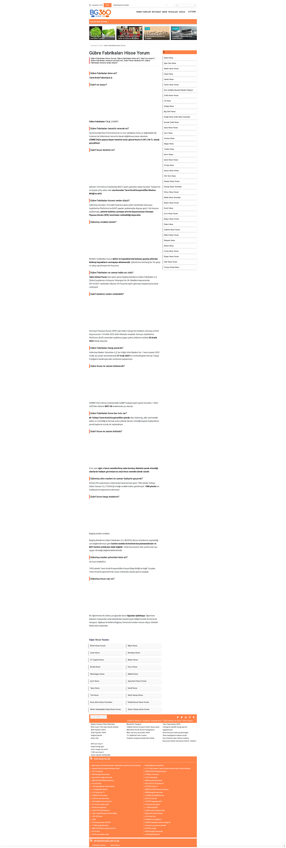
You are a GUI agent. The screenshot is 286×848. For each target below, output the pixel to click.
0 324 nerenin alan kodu (100, 798)
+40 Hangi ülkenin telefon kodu (103, 786)
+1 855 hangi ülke (151, 807)
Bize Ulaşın (188, 720)
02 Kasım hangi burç (99, 807)
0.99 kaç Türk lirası (152, 774)
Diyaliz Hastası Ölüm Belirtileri (103, 724)
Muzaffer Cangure (134, 724)
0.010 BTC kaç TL (151, 786)
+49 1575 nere (97, 816)
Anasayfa (94, 45)
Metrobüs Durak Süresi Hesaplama (140, 730)
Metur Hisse (133, 660)
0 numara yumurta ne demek (155, 825)
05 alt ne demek (151, 798)
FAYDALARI (173, 12)
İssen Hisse (95, 653)
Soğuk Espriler (96, 735)
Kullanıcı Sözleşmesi (152, 720)
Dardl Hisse (132, 688)
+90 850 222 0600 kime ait (154, 795)
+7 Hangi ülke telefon (99, 789)
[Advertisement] (124, 104)
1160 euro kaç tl (97, 752)
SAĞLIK (182, 12)
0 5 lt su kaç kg (97, 771)
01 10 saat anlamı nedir (100, 804)
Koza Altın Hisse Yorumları (101, 702)
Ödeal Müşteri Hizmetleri (121, 5)
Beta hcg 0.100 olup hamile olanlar (105, 727)
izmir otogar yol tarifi (99, 749)
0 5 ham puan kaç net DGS (101, 822)
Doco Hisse (132, 667)
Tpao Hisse (94, 688)
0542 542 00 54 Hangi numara (155, 771)
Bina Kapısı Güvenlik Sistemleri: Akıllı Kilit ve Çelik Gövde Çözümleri (116, 765)
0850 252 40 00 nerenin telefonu (157, 789)
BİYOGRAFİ (156, 12)
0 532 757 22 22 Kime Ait (100, 810)
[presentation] (166, 5)
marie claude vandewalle (100, 755)
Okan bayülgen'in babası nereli (175, 735)
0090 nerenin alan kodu (153, 780)
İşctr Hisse (94, 681)
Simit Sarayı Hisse (135, 695)
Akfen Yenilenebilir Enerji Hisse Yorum (105, 709)
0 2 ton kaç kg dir (151, 777)
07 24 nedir (96, 831)
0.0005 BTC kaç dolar (100, 795)
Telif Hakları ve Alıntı (172, 720)
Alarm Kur (95, 738)
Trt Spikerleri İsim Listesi (136, 735)
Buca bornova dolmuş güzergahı (175, 733)
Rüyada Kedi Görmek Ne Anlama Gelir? (106, 768)
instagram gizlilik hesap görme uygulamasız (175, 728)
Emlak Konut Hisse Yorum (138, 702)
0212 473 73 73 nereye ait (154, 783)
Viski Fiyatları (115, 845)
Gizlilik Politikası (134, 720)
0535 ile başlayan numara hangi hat (158, 822)
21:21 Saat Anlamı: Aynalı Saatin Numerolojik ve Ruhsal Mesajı (167, 768)
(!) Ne (94, 819)
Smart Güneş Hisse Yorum (138, 709)
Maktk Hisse (133, 674)
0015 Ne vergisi (150, 828)
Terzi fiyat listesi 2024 (171, 724)
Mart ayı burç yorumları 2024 (138, 733)
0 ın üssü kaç (96, 783)
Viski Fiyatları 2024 (98, 733)
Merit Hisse (132, 646)
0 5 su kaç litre (150, 816)
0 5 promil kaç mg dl (152, 804)
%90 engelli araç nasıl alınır (102, 801)
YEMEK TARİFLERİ (143, 12)
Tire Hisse (94, 695)
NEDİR (164, 12)
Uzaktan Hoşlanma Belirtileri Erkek (140, 738)
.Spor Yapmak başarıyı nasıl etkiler (104, 813)
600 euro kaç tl (97, 744)
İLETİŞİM (192, 12)
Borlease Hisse (134, 653)
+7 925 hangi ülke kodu (100, 825)
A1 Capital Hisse (97, 660)
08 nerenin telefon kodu (154, 813)
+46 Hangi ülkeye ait (152, 834)
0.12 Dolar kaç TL (98, 792)
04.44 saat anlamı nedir (100, 834)
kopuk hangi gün (97, 747)
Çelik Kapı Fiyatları (99, 845)
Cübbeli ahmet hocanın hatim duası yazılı (143, 727)
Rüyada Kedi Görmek (98, 22)
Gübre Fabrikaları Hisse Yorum (114, 45)
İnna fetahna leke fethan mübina (176, 738)
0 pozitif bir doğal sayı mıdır (102, 777)
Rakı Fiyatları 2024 (98, 730)
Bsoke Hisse (95, 667)
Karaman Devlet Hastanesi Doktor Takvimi (179, 741)
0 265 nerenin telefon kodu (155, 810)
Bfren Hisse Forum (97, 646)
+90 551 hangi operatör (153, 801)
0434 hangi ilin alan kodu (101, 774)
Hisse (101, 45)
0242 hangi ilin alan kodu (154, 831)
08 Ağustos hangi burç (153, 819)
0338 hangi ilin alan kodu (154, 792)
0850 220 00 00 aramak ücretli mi (104, 828)
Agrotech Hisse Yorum (137, 681)
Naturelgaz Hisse (97, 674)
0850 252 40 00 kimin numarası (103, 780)
